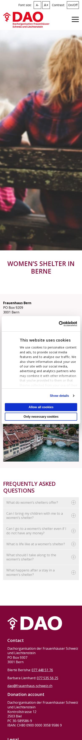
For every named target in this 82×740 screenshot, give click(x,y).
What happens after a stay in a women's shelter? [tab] (30, 572)
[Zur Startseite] (26, 19)
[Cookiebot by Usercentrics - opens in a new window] (59, 324)
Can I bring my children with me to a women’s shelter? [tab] (34, 515)
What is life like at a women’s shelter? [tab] (35, 544)
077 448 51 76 (42, 670)
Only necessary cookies (41, 416)
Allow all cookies (41, 407)
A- (37, 5)
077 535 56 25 (47, 678)
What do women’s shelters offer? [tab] (32, 502)
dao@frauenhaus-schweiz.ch (29, 685)
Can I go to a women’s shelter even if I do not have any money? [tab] (36, 530)
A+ (46, 5)
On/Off (73, 5)
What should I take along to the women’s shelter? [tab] (31, 557)
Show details (59, 395)
